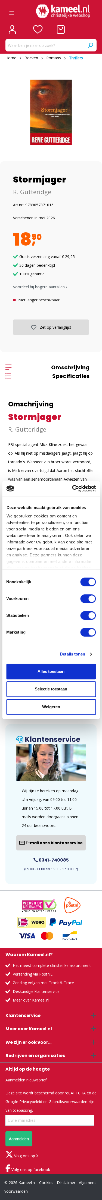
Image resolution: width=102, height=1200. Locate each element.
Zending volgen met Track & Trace (43, 982)
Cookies (46, 1182)
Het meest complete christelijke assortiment (52, 965)
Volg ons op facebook (30, 1169)
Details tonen (72, 654)
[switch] (88, 598)
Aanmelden (19, 1138)
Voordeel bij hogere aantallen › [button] (40, 286)
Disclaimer (66, 1182)
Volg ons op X (25, 1155)
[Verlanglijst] (38, 29)
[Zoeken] (90, 45)
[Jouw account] (12, 29)
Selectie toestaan (51, 689)
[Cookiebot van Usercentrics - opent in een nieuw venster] (73, 488)
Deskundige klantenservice (36, 991)
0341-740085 (53, 860)
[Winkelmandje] (61, 29)
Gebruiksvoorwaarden (68, 1101)
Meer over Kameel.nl (31, 1000)
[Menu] (11, 11)
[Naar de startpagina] (63, 11)
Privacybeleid (30, 1101)
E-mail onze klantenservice (54, 843)
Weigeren (51, 707)
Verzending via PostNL (32, 974)
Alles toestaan (51, 671)
